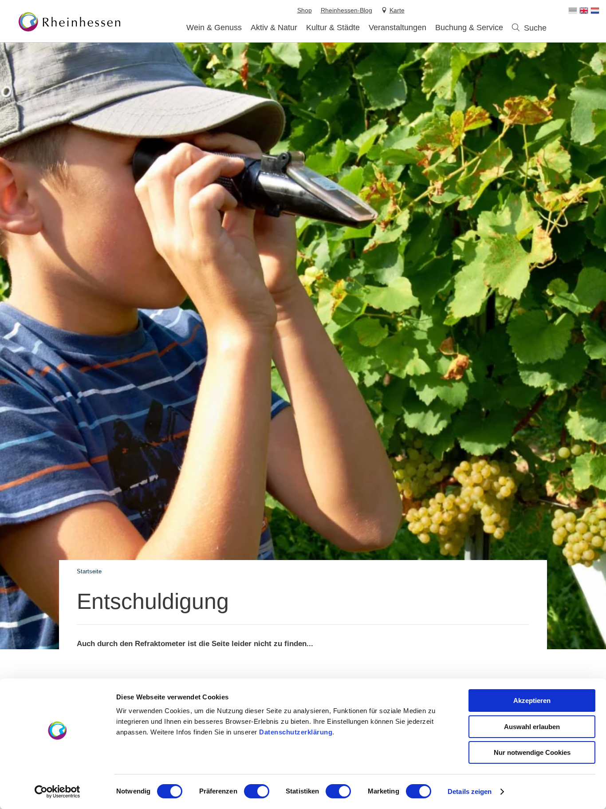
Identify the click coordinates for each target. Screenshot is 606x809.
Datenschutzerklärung (295, 732)
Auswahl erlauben (532, 726)
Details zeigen (470, 791)
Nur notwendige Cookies (532, 752)
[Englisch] (583, 10)
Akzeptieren (532, 700)
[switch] (256, 791)
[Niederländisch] (594, 10)
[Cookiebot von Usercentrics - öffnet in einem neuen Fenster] (57, 791)
